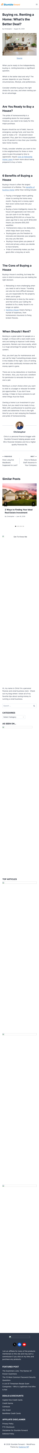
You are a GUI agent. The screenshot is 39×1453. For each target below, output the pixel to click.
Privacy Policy (7, 1424)
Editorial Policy (8, 1434)
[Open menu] (36, 4)
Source (19, 58)
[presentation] (19, 494)
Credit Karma (7, 1403)
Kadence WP (24, 1447)
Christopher (8, 29)
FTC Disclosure (8, 1427)
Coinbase (6, 1407)
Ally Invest (6, 1410)
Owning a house (12, 310)
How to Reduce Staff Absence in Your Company (30, 461)
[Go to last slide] (5, 504)
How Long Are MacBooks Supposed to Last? (10, 461)
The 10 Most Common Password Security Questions (19, 1378)
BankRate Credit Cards (11, 1413)
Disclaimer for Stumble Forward (15, 1430)
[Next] (33, 504)
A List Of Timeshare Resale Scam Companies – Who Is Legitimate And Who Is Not (19, 1387)
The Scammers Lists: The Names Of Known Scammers (17, 1372)
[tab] (15, 526)
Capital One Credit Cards (12, 1400)
